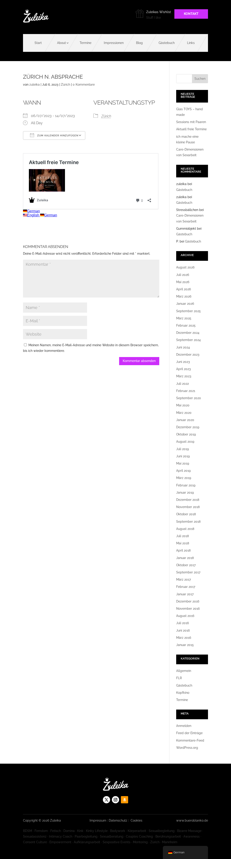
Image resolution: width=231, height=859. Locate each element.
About (61, 43)
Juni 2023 (183, 362)
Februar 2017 (185, 587)
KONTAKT (191, 14)
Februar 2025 (186, 325)
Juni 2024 (183, 347)
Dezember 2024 (187, 332)
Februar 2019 (185, 485)
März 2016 (183, 637)
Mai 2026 (182, 282)
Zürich (65, 84)
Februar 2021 (185, 391)
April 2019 (183, 470)
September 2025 (188, 311)
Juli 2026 (182, 275)
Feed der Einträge (189, 733)
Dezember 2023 (187, 354)
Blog (139, 43)
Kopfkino (182, 692)
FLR (179, 678)
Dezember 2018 (187, 500)
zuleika (34, 84)
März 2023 (183, 376)
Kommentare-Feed (190, 740)
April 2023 (183, 369)
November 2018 (188, 507)
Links (191, 43)
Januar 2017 (185, 594)
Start (38, 43)
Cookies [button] (136, 820)
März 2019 (183, 478)
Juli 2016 (182, 623)
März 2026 (183, 296)
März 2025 (183, 318)
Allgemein (183, 671)
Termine (85, 43)
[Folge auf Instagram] (115, 799)
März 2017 (183, 579)
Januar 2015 (185, 645)
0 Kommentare (84, 84)
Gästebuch (167, 43)
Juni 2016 (183, 630)
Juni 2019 (183, 456)
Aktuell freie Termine (191, 129)
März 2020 (184, 413)
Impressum (98, 820)
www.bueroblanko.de (192, 820)
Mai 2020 (182, 405)
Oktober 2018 (186, 514)
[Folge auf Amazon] (124, 799)
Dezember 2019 (187, 427)
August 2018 (185, 529)
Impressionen (114, 43)
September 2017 (188, 572)
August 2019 (185, 441)
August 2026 (185, 267)
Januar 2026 (185, 303)
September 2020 (188, 398)
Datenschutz (118, 820)
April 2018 (183, 550)
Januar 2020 (185, 420)
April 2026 (183, 289)
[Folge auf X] (106, 799)
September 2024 (188, 340)
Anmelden (183, 726)
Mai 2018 (182, 543)
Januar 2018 (185, 558)
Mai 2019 (182, 463)
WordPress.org (187, 747)
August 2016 (185, 616)
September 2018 (188, 521)
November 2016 (188, 608)
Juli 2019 (182, 449)
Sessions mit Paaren (191, 122)
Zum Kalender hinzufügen (57, 135)
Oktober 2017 (186, 565)
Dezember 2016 (187, 601)
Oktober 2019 (186, 434)
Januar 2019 (185, 492)
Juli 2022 (182, 383)
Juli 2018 (182, 536)
